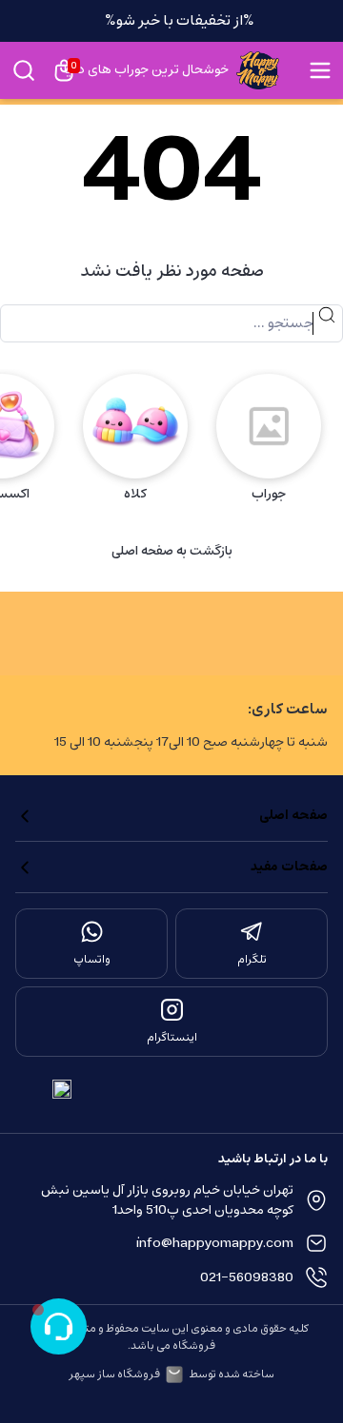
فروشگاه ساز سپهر (114, 1374)
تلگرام (252, 959)
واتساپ (92, 959)
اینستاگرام (172, 1037)
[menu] (320, 70)
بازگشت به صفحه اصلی (171, 551)
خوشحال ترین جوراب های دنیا (146, 70)
